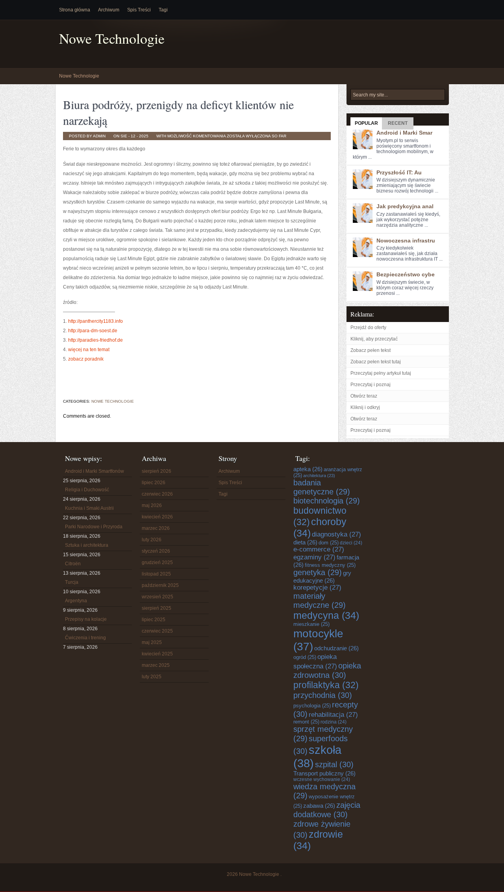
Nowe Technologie (112, 38)
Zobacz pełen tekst (370, 350)
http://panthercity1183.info (95, 321)
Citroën (73, 563)
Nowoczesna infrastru (405, 240)
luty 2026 (151, 539)
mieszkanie (311, 624)
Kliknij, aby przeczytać (374, 339)
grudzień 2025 (157, 562)
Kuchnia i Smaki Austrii (89, 508)
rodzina (333, 722)
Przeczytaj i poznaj (370, 384)
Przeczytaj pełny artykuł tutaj (380, 373)
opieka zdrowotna (327, 670)
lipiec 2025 (153, 619)
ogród (304, 657)
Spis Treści (139, 10)
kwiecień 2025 (157, 654)
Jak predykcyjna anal (405, 206)
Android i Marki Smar (404, 133)
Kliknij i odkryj (365, 407)
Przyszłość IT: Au (399, 172)
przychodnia (322, 695)
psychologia (312, 706)
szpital (334, 764)
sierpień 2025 (156, 608)
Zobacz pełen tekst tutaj (375, 362)
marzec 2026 (156, 528)
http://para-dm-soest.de (92, 330)
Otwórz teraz (363, 396)
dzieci (351, 543)
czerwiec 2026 (157, 494)
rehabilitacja (333, 714)
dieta (305, 542)
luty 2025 (151, 676)
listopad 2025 (156, 574)
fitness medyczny (330, 565)
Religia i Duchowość (87, 489)
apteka (307, 469)
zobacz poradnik (86, 359)
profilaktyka (326, 685)
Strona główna (74, 10)
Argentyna (76, 600)
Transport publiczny (324, 773)
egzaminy (314, 557)
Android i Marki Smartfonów (94, 471)
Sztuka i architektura (86, 545)
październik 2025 (160, 585)
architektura (319, 475)
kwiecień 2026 (157, 517)
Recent (398, 123)
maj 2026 (152, 505)
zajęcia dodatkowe (326, 809)
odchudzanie (336, 648)
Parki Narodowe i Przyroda (93, 526)
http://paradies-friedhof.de (95, 340)
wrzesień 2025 (157, 597)
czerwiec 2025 (157, 631)
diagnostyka (336, 534)
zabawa (319, 805)
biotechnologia (326, 500)
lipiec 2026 (153, 482)
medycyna (326, 615)
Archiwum (108, 10)
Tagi (163, 10)
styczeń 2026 (156, 551)
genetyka (317, 572)
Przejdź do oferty (368, 327)
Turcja (71, 582)
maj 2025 (152, 642)
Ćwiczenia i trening (85, 637)
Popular (366, 123)
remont (306, 722)
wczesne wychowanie (321, 779)
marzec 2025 (156, 665)
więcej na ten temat (88, 349)
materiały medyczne (319, 600)
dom (329, 543)
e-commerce (318, 549)
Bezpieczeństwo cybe (405, 274)
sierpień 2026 (156, 471)
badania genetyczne (321, 487)
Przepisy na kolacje (86, 619)
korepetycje (317, 587)
